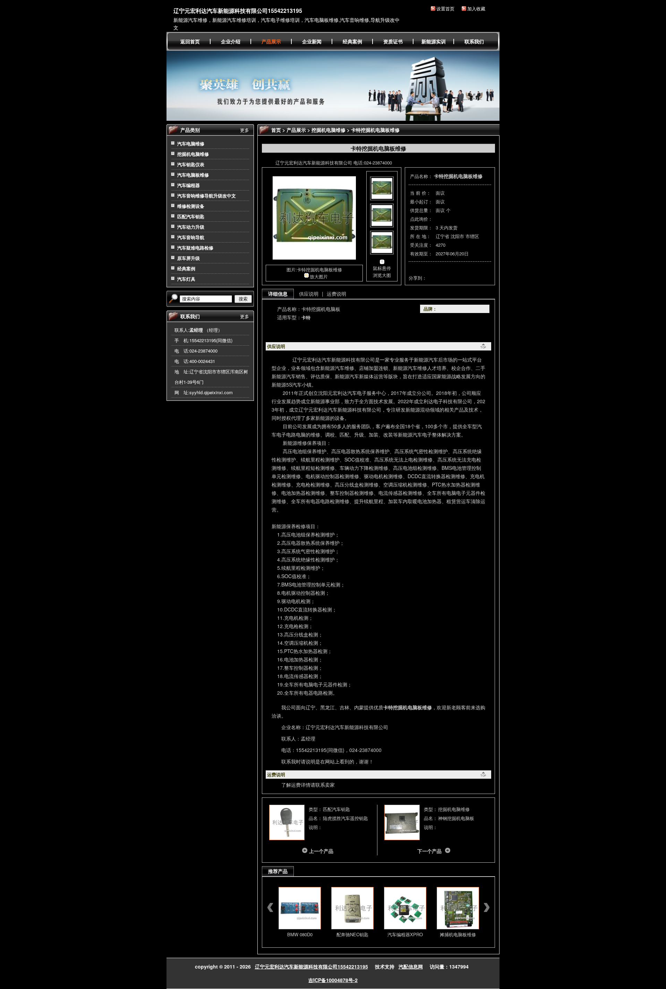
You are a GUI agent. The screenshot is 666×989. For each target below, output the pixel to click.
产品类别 (190, 129)
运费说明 (336, 293)
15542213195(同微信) (210, 340)
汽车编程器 (188, 185)
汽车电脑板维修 (193, 174)
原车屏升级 (188, 258)
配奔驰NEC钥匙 (352, 934)
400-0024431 (202, 361)
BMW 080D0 (300, 934)
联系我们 (474, 41)
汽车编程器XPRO (405, 934)
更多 (244, 130)
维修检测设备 (190, 206)
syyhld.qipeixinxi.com (211, 392)
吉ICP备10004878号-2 (333, 980)
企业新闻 (312, 41)
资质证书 (393, 41)
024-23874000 (203, 350)
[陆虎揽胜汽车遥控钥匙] (287, 838)
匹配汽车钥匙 (190, 216)
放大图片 (319, 276)
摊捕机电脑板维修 (458, 934)
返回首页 (190, 41)
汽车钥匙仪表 (190, 164)
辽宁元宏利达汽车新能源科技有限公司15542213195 (237, 11)
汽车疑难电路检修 (195, 247)
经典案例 (352, 41)
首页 (276, 129)
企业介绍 (230, 41)
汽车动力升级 (190, 226)
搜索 (243, 299)
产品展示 (271, 41)
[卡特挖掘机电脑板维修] (314, 257)
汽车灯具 (186, 279)
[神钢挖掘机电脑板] (402, 838)
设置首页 (445, 8)
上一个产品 (321, 850)
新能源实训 (433, 41)
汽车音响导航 (190, 237)
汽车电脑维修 (190, 143)
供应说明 (308, 293)
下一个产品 (429, 850)
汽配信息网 (411, 966)
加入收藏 (476, 8)
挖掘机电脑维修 (193, 154)
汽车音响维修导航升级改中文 (206, 195)
